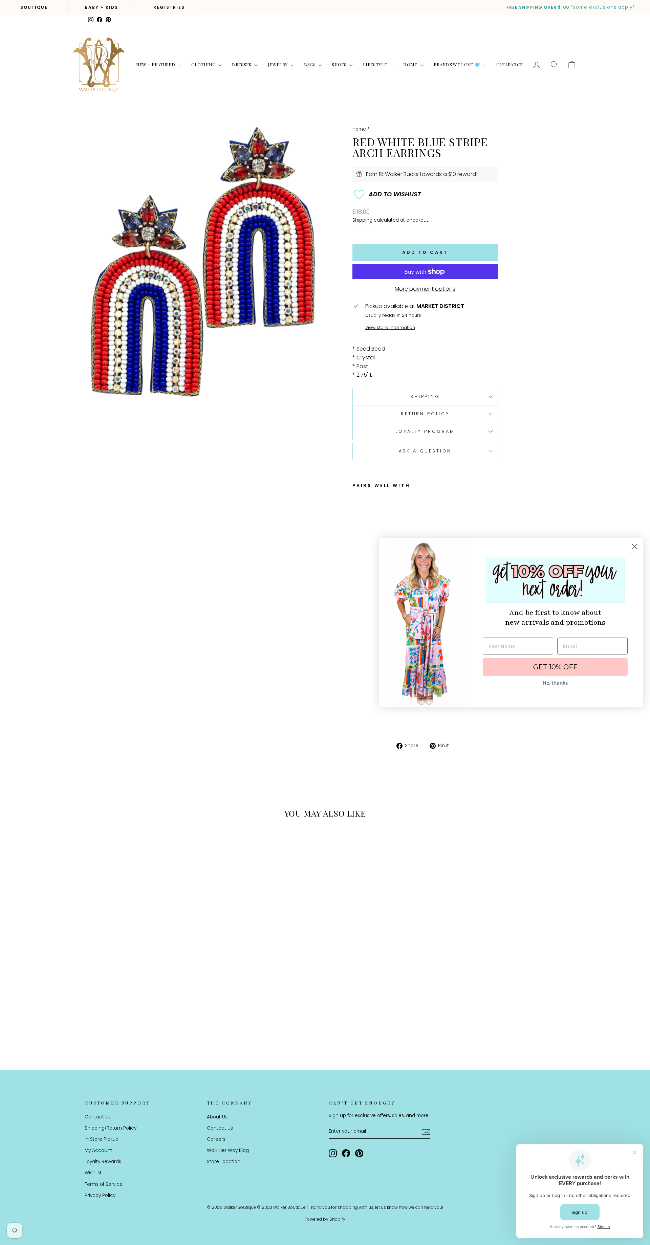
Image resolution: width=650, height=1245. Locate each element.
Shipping (362, 220)
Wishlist (93, 1173)
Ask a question (425, 451)
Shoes (340, 64)
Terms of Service (104, 1184)
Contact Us (98, 1117)
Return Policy (425, 414)
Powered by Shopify (325, 1219)
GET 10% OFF (555, 667)
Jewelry (278, 64)
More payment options (425, 289)
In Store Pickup (101, 1139)
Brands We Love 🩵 (457, 64)
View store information (390, 327)
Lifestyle (375, 64)
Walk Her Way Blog (228, 1150)
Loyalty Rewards (103, 1161)
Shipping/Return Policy (110, 1128)
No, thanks (555, 683)
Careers (216, 1139)
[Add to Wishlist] (425, 194)
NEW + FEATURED (156, 64)
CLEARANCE (509, 64)
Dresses (242, 64)
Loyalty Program (425, 431)
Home (410, 64)
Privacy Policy (100, 1195)
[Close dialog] (635, 547)
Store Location (223, 1161)
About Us (217, 1117)
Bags (310, 64)
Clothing (204, 64)
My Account (98, 1150)
